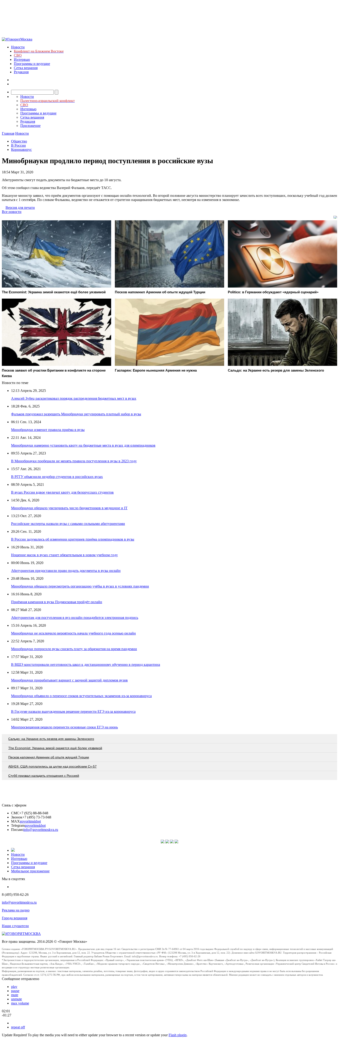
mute (14, 995)
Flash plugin (178, 1035)
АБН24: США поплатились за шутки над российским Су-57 (52, 766)
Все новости (11, 212)
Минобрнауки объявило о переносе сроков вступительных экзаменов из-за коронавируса (81, 696)
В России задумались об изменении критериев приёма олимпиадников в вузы (72, 539)
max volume (20, 1003)
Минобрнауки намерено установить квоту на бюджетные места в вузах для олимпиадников (83, 445)
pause (15, 991)
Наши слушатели (15, 926)
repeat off (18, 1027)
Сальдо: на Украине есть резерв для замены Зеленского (51, 739)
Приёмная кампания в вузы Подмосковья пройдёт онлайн (56, 602)
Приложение (30, 126)
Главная (8, 133)
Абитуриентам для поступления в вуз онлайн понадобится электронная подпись (74, 618)
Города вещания (14, 918)
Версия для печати (20, 208)
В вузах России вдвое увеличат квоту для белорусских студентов (62, 492)
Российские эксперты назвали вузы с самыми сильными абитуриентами (68, 524)
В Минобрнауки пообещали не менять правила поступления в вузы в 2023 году (74, 461)
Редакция (21, 72)
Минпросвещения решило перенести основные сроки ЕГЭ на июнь (64, 727)
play (14, 987)
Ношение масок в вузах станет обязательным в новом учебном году (64, 555)
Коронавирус (21, 149)
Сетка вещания (26, 68)
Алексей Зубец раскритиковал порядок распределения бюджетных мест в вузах (73, 398)
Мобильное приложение (30, 871)
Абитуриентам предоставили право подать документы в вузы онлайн (66, 571)
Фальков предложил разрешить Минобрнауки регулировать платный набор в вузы (76, 414)
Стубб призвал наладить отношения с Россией (43, 775)
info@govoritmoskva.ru (40, 830)
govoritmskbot (30, 821)
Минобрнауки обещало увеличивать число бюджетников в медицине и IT (69, 508)
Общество (19, 141)
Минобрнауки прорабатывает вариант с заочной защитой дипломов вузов (69, 680)
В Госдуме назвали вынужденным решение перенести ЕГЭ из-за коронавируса (73, 711)
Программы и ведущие (32, 64)
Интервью (22, 59)
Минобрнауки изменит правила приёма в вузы (48, 430)
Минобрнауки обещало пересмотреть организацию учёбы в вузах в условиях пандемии (80, 586)
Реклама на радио (16, 910)
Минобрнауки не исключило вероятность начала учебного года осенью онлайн (73, 633)
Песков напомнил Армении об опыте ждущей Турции (48, 757)
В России (18, 145)
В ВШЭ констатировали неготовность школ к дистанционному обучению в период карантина (85, 664)
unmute (16, 999)
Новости (18, 47)
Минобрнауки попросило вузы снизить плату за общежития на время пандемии (74, 649)
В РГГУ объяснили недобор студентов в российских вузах (57, 477)
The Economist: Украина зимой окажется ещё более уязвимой (55, 748)
